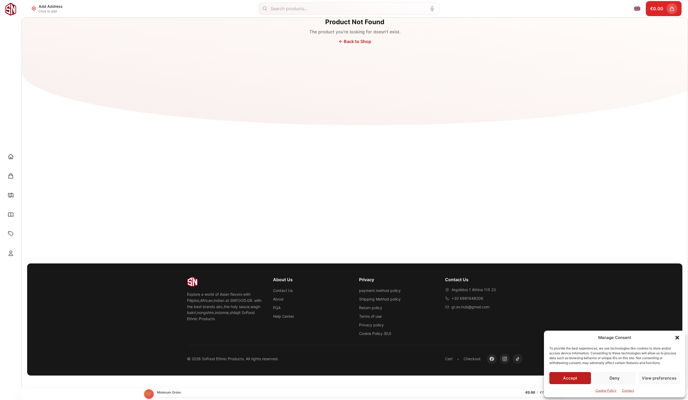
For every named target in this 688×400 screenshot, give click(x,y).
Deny (615, 378)
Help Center (283, 316)
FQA (277, 307)
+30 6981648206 (467, 298)
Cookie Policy (606, 390)
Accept (570, 378)
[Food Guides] (10, 214)
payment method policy (380, 290)
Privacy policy (371, 325)
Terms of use (370, 316)
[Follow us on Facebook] (492, 359)
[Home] (10, 156)
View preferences (659, 378)
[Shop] (10, 175)
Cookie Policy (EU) (375, 333)
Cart (449, 358)
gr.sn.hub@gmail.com (470, 307)
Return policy (370, 307)
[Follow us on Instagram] (505, 359)
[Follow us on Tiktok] (517, 359)
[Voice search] (432, 8)
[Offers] (10, 233)
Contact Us (283, 290)
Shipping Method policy (380, 299)
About (278, 299)
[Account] (10, 253)
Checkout (472, 358)
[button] (677, 337)
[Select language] (637, 8)
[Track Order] (10, 195)
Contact (628, 390)
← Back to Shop (355, 41)
